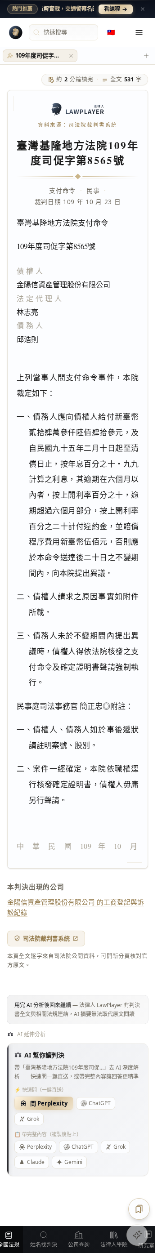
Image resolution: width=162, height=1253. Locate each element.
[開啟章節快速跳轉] (139, 1209)
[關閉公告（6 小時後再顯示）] (142, 9)
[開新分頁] (146, 55)
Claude (36, 1162)
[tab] (40, 55)
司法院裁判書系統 (46, 938)
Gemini (73, 1162)
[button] (71, 56)
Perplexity (39, 1146)
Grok (33, 1119)
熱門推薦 (22, 8)
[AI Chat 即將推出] (137, 1235)
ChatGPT (100, 1103)
